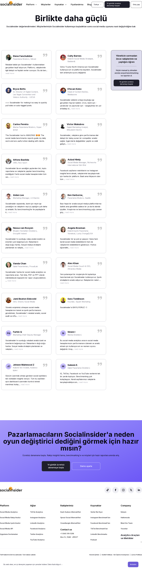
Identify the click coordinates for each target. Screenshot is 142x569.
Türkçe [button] (96, 4)
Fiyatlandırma (77, 4)
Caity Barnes (74, 56)
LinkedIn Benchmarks (99, 534)
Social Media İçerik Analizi (10, 523)
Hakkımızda (125, 517)
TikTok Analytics (36, 512)
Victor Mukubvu (75, 124)
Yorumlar (124, 529)
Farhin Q (17, 332)
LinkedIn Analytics (37, 523)
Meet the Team (126, 523)
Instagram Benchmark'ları (100, 517)
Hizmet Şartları (94, 555)
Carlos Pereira (20, 124)
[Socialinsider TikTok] (108, 490)
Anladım (133, 564)
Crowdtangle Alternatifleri (70, 523)
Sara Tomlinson (76, 298)
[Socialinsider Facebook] (115, 490)
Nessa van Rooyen (23, 228)
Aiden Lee (18, 195)
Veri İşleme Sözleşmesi (121, 555)
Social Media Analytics (9, 512)
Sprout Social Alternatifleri (70, 517)
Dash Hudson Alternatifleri (70, 512)
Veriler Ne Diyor (97, 512)
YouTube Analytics (37, 540)
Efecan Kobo (75, 89)
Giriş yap (136, 4)
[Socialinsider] (11, 3)
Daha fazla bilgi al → (55, 564)
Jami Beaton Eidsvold (24, 298)
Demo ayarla (86, 466)
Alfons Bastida (21, 159)
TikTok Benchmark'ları (99, 529)
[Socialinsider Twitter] (131, 490)
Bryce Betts (19, 89)
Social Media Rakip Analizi (10, 517)
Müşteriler (46, 4)
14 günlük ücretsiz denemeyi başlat (114, 4)
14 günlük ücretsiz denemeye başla (55, 466)
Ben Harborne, (75, 195)
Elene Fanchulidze (22, 56)
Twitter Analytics (36, 534)
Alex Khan (73, 263)
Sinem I (71, 332)
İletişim (123, 512)
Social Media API (6, 529)
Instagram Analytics (37, 517)
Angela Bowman (76, 228)
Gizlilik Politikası (107, 555)
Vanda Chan (19, 263)
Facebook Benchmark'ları (100, 523)
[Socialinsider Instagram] (123, 490)
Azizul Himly (74, 159)
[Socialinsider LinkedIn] (139, 490)
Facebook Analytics (37, 529)
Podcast (94, 540)
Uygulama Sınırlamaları (9, 534)
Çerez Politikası (136, 555)
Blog (89, 4)
